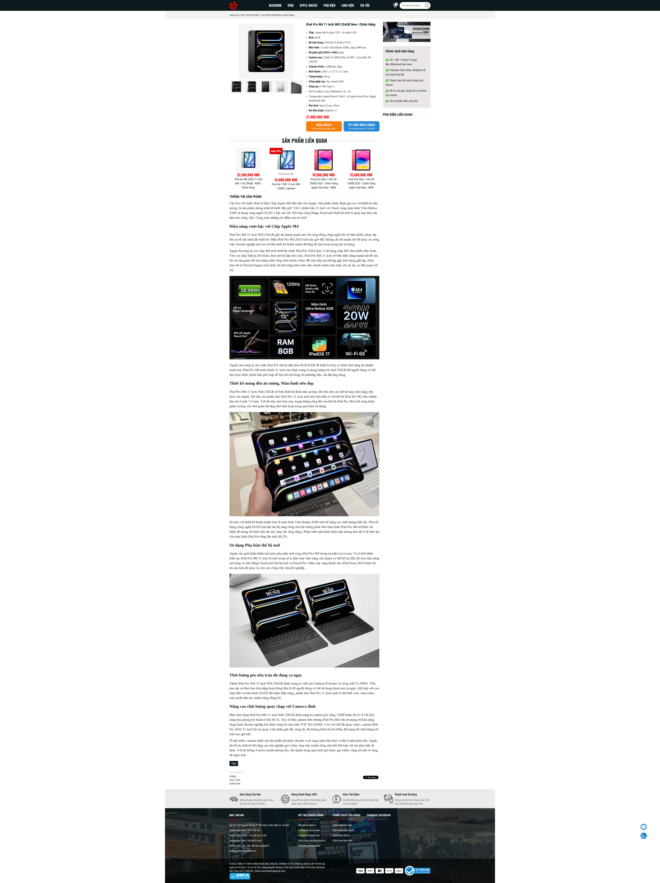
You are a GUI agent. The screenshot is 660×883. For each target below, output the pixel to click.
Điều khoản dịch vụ (307, 825)
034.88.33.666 (254, 840)
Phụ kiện (329, 5)
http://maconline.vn (247, 851)
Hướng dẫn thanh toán (309, 835)
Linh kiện (348, 5)
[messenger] (644, 827)
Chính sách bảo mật (342, 825)
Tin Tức (365, 5)
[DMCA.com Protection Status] (239, 876)
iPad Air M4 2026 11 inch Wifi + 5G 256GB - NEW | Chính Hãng (286, 183)
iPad (291, 5)
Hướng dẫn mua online (309, 830)
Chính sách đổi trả (341, 835)
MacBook (275, 5)
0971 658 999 (253, 830)
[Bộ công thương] (417, 870)
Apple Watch (308, 5)
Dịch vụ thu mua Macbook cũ (312, 840)
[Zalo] (644, 836)
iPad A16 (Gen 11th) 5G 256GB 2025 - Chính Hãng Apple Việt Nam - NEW (361, 183)
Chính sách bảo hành (343, 840)
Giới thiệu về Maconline (309, 845)
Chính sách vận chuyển (343, 830)
